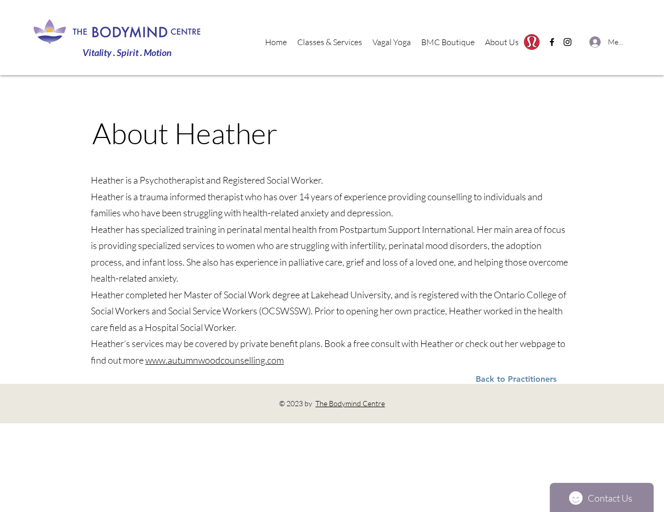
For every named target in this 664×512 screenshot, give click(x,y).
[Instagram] (567, 42)
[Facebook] (552, 42)
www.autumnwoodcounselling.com (214, 360)
